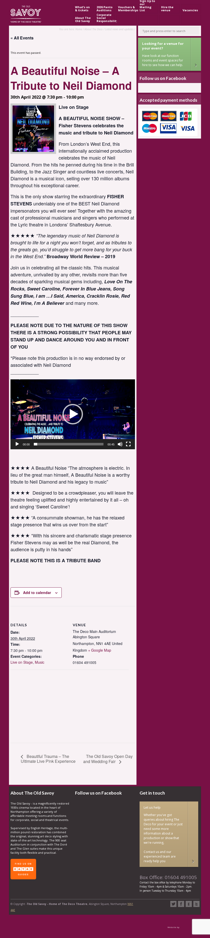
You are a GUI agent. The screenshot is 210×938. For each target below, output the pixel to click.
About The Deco (94, 29)
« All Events (22, 38)
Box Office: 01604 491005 (168, 877)
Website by (173, 927)
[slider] (68, 444)
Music (39, 662)
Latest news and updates (119, 29)
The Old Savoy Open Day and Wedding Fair (108, 758)
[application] (72, 414)
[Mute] (120, 444)
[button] (72, 414)
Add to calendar (37, 592)
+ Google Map (99, 650)
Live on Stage (21, 662)
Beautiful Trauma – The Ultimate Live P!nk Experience (48, 758)
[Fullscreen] (128, 444)
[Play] (17, 444)
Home (78, 29)
